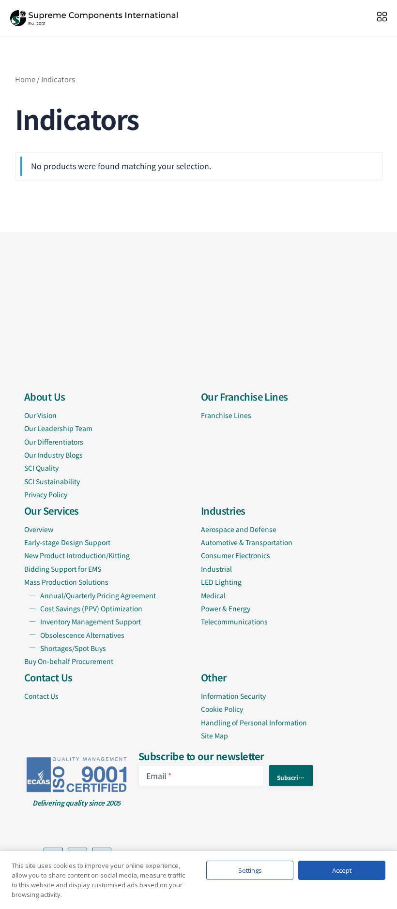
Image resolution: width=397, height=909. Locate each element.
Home (25, 79)
